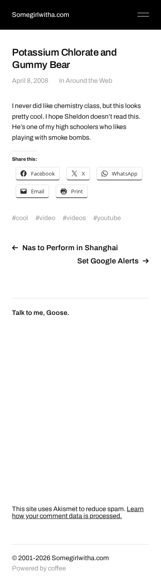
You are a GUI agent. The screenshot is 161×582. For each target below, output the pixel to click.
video (47, 217)
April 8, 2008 (30, 80)
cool (22, 217)
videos (76, 217)
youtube (109, 217)
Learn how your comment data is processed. (78, 512)
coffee (57, 568)
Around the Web (89, 80)
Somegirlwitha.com (40, 14)
